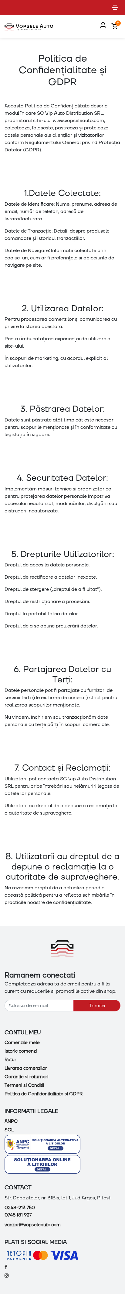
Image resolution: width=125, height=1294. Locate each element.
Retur (10, 1060)
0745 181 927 (18, 1215)
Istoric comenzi (21, 1051)
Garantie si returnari (26, 1077)
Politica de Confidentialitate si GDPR (44, 1094)
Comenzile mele (22, 1042)
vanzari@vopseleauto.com (33, 1225)
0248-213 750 (20, 1208)
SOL (9, 1130)
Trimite (97, 1005)
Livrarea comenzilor (26, 1068)
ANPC (11, 1121)
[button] (102, 26)
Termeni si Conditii (24, 1085)
